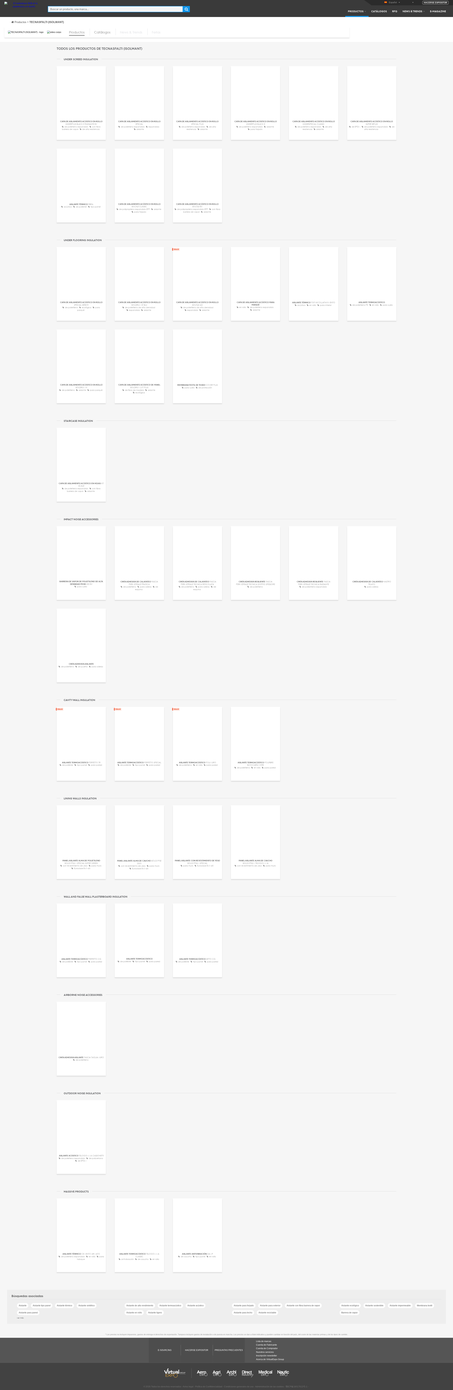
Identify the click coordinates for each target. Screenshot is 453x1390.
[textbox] (115, 9)
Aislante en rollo (134, 1312)
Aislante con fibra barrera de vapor (303, 1305)
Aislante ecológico (350, 1305)
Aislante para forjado (244, 1305)
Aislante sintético (86, 1305)
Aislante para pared (28, 1312)
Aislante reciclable (267, 1312)
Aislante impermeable (400, 1305)
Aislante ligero (155, 1312)
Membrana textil (424, 1305)
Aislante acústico (195, 1305)
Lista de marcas (263, 1341)
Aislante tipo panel (42, 1305)
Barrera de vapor (349, 1312)
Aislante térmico (64, 1305)
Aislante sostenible (374, 1305)
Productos (355, 11)
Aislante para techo (243, 1312)
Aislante (23, 1305)
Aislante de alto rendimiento (139, 1305)
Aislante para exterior (270, 1305)
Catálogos (379, 11)
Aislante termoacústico (170, 1305)
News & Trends (412, 11)
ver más (20, 1318)
